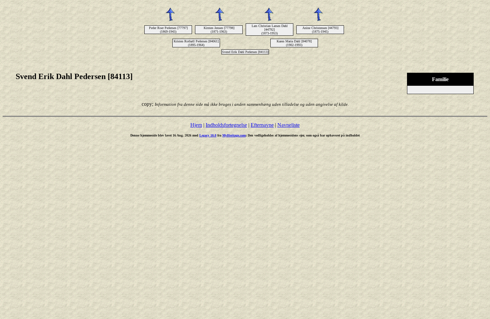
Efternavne (262, 125)
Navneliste (288, 125)
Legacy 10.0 (207, 135)
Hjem (196, 125)
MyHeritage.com (234, 135)
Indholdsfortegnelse (226, 125)
